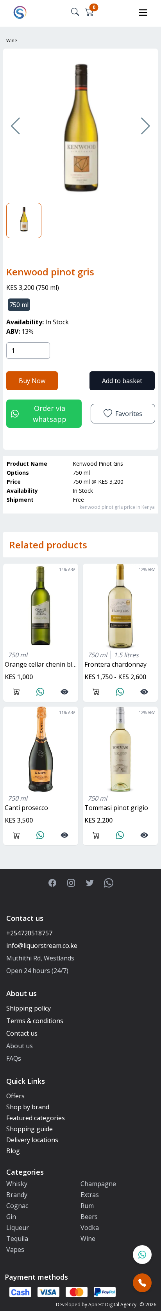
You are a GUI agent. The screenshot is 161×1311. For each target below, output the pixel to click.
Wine (11, 40)
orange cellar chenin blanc (41, 664)
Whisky (16, 1183)
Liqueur (17, 1227)
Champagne (98, 1183)
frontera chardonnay (115, 664)
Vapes (15, 1249)
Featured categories (35, 1118)
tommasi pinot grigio (116, 807)
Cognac (17, 1205)
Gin (11, 1216)
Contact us (22, 1033)
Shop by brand (27, 1107)
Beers (89, 1216)
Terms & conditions (34, 1020)
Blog (13, 1150)
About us (19, 1046)
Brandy (16, 1194)
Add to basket (122, 380)
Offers (15, 1096)
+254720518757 (29, 933)
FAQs (13, 1058)
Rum (87, 1205)
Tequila (17, 1238)
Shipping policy (28, 1008)
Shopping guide (29, 1129)
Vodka (89, 1227)
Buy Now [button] (32, 380)
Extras (89, 1194)
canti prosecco (26, 807)
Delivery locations (32, 1140)
